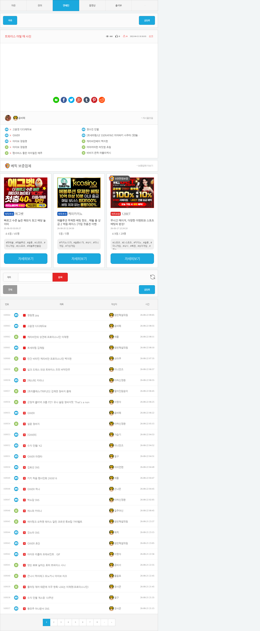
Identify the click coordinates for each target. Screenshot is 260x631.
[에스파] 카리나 (35, 380)
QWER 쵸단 (33, 543)
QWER (16, 135)
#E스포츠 (20, 246)
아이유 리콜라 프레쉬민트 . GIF (43, 554)
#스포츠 (38, 242)
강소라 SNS (33, 532)
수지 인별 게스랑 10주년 (40, 597)
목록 (10, 20)
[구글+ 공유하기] (79, 100)
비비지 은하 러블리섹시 (99, 152)
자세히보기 (25, 259)
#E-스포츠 (127, 242)
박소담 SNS (33, 500)
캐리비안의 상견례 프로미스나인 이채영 (48, 337)
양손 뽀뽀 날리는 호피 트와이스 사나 (46, 565)
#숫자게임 (142, 246)
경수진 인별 (93, 129)
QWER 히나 (33, 489)
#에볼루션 (20, 242)
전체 (10, 289)
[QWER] (32, 434)
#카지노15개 (65, 242)
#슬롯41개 (78, 242)
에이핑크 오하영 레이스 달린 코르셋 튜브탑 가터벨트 (54, 521)
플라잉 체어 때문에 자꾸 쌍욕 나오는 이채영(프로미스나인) (58, 586)
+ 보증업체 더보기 (144, 165)
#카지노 (137, 242)
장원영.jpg (33, 315)
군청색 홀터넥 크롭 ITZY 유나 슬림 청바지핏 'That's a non (58, 402)
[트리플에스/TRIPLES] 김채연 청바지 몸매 (49, 391)
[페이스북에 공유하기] (63, 100)
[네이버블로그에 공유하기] (56, 100)
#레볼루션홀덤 (34, 246)
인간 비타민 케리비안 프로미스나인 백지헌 (49, 358)
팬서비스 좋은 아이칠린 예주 (27, 153)
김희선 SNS (33, 467)
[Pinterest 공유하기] (94, 100)
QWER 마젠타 (34, 456)
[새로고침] (152, 277)
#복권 (133, 246)
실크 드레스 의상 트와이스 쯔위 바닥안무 (48, 369)
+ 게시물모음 (147, 118)
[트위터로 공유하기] (71, 100)
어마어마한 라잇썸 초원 (99, 147)
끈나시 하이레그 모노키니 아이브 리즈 (47, 576)
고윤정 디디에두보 (22, 129)
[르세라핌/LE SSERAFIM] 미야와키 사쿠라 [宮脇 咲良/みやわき (113, 135)
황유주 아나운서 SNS (38, 608)
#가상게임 (70, 246)
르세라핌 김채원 (35, 347)
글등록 (147, 20)
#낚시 (88, 242)
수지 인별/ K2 (34, 445)
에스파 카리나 (34, 510)
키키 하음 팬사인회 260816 (42, 478)
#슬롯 (30, 242)
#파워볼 (10, 242)
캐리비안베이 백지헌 (97, 141)
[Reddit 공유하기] (101, 100)
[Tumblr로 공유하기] (86, 100)
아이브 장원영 (20, 141)
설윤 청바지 (33, 423)
